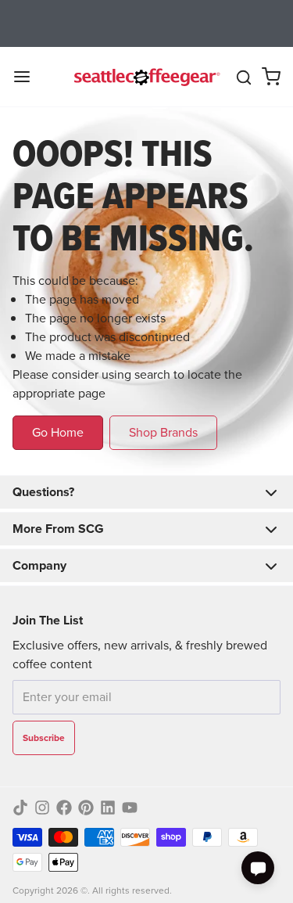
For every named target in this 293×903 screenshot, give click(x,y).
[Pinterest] (86, 807)
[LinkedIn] (108, 807)
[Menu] (28, 76)
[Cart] (271, 76)
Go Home (58, 432)
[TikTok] (20, 807)
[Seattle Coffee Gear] (145, 76)
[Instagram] (42, 807)
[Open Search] (243, 77)
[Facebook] (64, 807)
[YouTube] (130, 807)
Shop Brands (163, 432)
